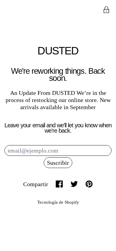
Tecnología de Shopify (58, 202)
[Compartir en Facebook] (59, 184)
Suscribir (58, 162)
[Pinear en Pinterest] (89, 184)
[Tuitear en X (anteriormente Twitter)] (74, 184)
